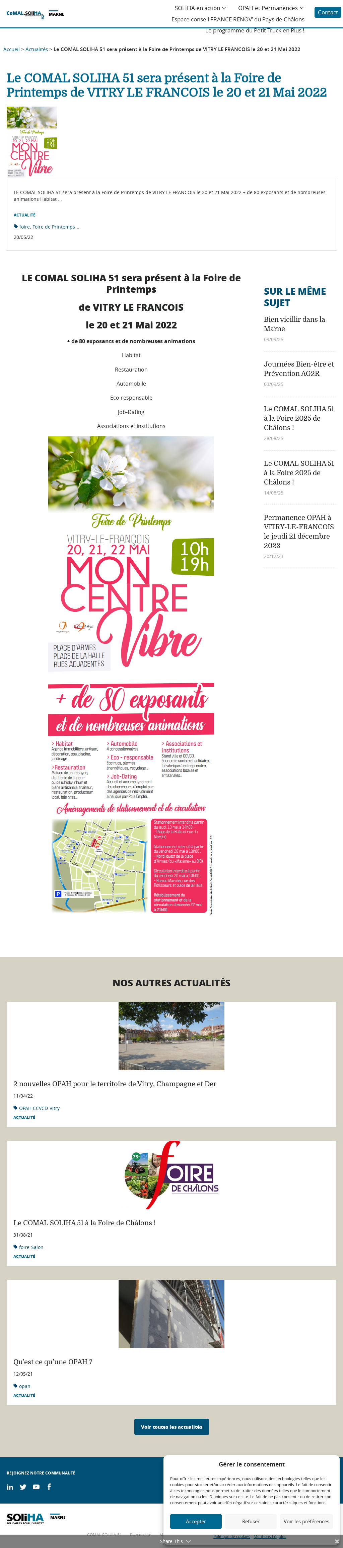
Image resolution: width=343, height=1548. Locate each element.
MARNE (56, 14)
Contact (328, 12)
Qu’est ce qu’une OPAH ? (52, 1362)
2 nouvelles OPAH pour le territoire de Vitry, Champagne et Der (114, 1084)
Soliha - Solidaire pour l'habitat (25, 15)
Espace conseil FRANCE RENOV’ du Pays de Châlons (238, 19)
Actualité (25, 215)
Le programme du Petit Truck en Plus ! (254, 30)
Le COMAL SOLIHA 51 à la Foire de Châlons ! (84, 1223)
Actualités (36, 49)
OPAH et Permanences (268, 8)
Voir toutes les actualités (171, 1426)
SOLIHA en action (197, 8)
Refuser (251, 1521)
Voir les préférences (306, 1521)
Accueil (11, 49)
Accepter (196, 1521)
